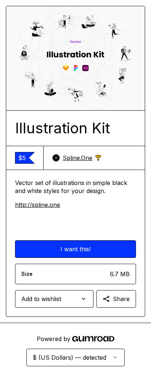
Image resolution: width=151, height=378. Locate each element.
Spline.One (82, 158)
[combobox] (54, 299)
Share (121, 299)
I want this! (75, 249)
